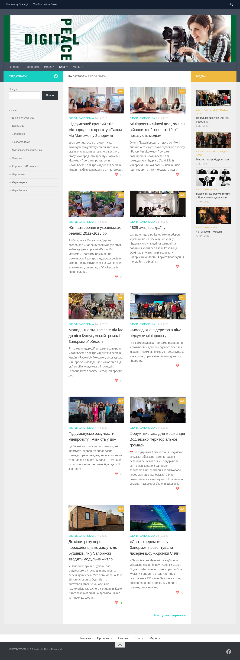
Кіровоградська (21, 142)
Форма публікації (17, 4)
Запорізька (86, 118)
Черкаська (18, 174)
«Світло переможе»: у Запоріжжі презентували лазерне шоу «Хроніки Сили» (155, 548)
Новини (49, 66)
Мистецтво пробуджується (212, 159)
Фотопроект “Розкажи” (209, 231)
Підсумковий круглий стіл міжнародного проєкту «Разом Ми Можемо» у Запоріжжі (95, 130)
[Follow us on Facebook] (56, 76)
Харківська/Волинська (25, 166)
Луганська (210, 189)
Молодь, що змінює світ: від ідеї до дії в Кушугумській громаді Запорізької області (96, 336)
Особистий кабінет (45, 4)
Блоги (73, 118)
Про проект (31, 66)
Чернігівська (19, 190)
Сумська (17, 158)
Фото (199, 113)
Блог (62, 66)
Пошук (13, 89)
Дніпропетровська (23, 117)
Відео (199, 189)
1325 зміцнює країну (148, 227)
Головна (14, 66)
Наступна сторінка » (170, 615)
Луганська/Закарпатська (27, 150)
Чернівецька (19, 182)
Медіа (76, 66)
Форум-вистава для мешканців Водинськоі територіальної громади (157, 439)
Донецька (18, 125)
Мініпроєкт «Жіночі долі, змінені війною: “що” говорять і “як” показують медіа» (158, 130)
